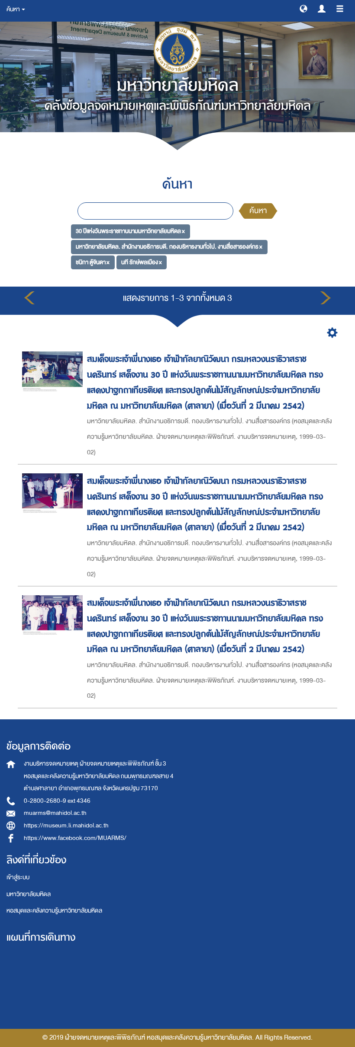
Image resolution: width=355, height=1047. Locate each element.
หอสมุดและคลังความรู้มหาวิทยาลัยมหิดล (54, 910)
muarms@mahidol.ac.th (55, 813)
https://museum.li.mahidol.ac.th (66, 825)
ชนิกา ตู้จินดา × (93, 262)
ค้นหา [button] (13, 9)
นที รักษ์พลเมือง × (141, 262)
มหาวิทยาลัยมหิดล (28, 894)
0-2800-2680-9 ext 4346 (57, 800)
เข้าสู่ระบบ (17, 877)
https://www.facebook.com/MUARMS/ (75, 838)
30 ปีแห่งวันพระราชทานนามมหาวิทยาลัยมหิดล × (130, 231)
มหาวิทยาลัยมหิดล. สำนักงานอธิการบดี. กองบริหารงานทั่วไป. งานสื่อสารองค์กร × (169, 247)
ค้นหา (258, 210)
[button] (303, 8)
